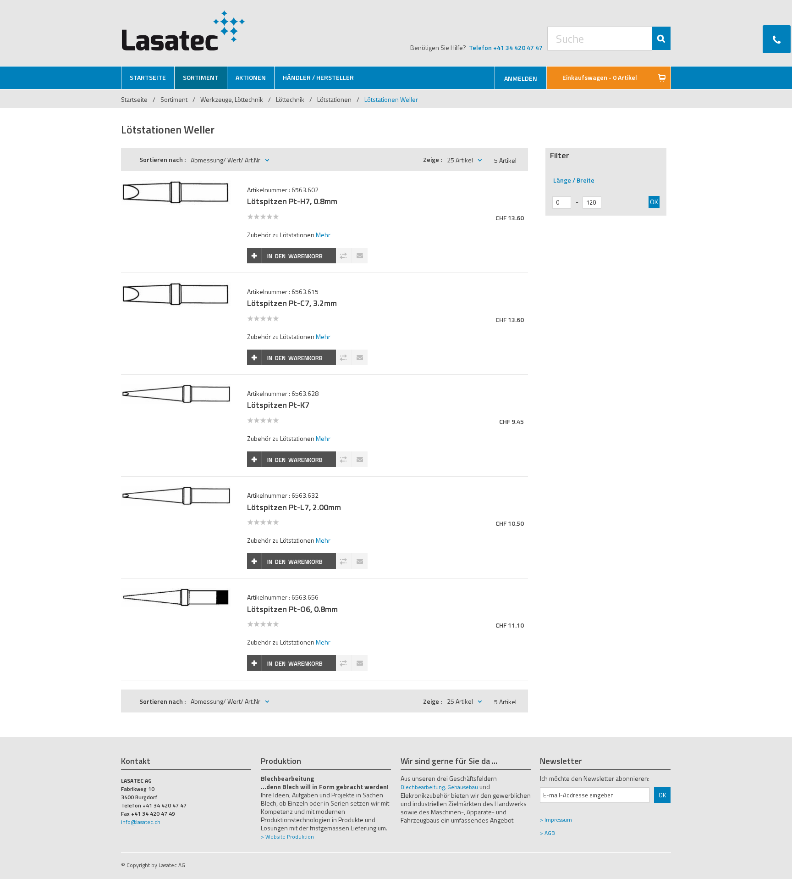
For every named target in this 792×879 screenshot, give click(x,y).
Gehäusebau (462, 787)
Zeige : (432, 159)
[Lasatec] (183, 30)
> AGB (547, 833)
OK (654, 201)
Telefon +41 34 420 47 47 (506, 47)
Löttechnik (290, 99)
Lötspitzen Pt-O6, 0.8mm (292, 609)
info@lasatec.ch (140, 822)
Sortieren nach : (162, 159)
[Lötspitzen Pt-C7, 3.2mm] (176, 287)
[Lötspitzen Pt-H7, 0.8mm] (176, 185)
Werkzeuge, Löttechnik (231, 99)
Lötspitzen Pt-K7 (278, 405)
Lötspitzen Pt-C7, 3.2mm (292, 303)
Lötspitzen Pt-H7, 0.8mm (292, 201)
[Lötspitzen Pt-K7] (176, 389)
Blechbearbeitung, (423, 787)
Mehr (323, 234)
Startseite (134, 99)
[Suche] (661, 38)
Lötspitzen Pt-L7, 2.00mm (294, 507)
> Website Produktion (287, 836)
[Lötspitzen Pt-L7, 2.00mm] (176, 490)
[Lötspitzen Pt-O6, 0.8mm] (176, 592)
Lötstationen (334, 99)
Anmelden (520, 78)
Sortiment (174, 99)
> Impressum (556, 819)
